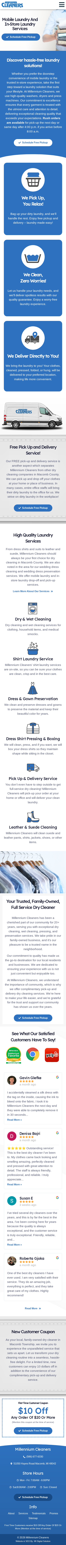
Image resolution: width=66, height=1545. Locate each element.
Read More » (14, 1120)
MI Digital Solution (42, 1541)
